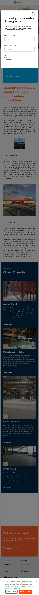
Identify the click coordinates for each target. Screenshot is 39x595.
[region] (19, 586)
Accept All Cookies (25, 591)
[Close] (36, 581)
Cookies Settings (11, 591)
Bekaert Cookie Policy (13, 588)
